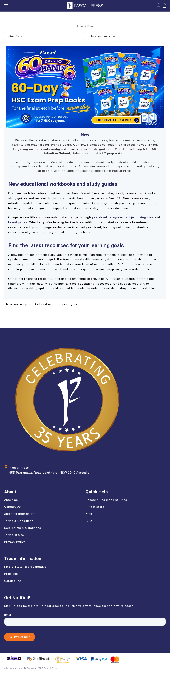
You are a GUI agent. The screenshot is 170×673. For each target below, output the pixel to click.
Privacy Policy (14, 541)
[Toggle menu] (5, 5)
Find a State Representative (25, 566)
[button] (44, 36)
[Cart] (164, 6)
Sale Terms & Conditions (22, 527)
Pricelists (11, 573)
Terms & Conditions (18, 520)
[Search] (158, 6)
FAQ (89, 520)
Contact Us (12, 506)
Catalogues (12, 580)
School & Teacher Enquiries (106, 499)
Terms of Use (14, 534)
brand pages (17, 222)
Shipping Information (19, 513)
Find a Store (95, 506)
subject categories (139, 217)
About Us (11, 499)
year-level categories (108, 217)
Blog (89, 513)
